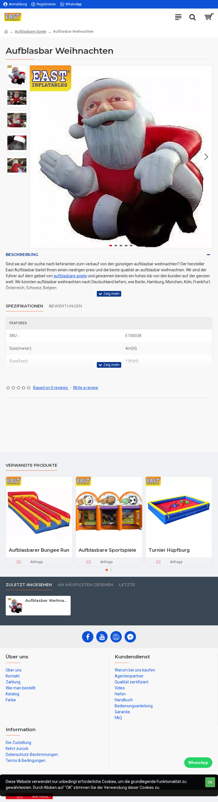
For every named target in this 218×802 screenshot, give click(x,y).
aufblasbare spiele (70, 276)
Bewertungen (65, 306)
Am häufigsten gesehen (85, 584)
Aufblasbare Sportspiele (107, 550)
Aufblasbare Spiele (30, 31)
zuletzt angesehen (29, 584)
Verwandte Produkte (31, 465)
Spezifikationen (24, 306)
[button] (35, 156)
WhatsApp (198, 762)
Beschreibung (22, 254)
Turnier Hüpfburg (169, 550)
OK (210, 782)
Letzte (127, 584)
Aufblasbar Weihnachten (46, 600)
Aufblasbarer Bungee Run (39, 550)
